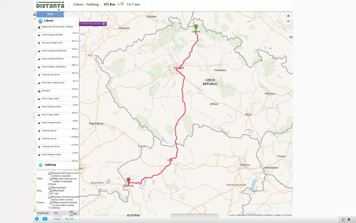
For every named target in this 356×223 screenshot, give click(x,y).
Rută (50, 13)
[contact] (46, 219)
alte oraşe (69, 219)
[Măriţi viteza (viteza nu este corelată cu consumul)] (64, 180)
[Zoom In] (288, 16)
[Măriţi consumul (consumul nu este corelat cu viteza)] (64, 204)
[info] (38, 219)
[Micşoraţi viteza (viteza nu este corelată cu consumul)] (63, 174)
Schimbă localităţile (91, 23)
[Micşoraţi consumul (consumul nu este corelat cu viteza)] (63, 198)
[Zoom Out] (288, 21)
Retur (83, 34)
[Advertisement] (16, 55)
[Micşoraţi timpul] (57, 187)
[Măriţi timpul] (57, 190)
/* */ (70, 111)
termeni (57, 219)
